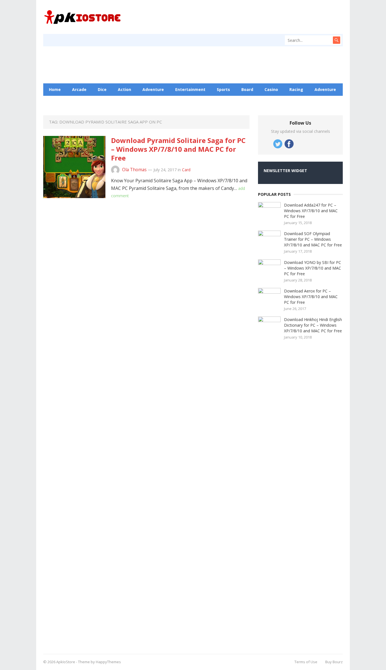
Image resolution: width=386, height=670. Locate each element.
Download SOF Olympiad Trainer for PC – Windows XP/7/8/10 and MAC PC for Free (313, 239)
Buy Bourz (334, 661)
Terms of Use (305, 661)
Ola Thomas (134, 170)
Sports (223, 89)
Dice (102, 89)
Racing (296, 89)
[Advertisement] (300, 494)
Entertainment (190, 89)
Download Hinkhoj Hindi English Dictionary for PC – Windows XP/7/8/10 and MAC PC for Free (313, 325)
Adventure (153, 89)
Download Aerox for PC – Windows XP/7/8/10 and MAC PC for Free (311, 296)
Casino (271, 89)
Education (84, 102)
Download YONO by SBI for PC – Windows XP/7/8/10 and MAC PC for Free (312, 268)
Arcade (79, 89)
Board (247, 89)
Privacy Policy (153, 102)
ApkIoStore (65, 661)
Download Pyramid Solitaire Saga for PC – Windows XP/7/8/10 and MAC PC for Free (178, 149)
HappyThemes (108, 661)
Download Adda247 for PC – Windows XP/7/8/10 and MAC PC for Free (311, 210)
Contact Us (117, 102)
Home (55, 89)
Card (186, 169)
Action (124, 89)
